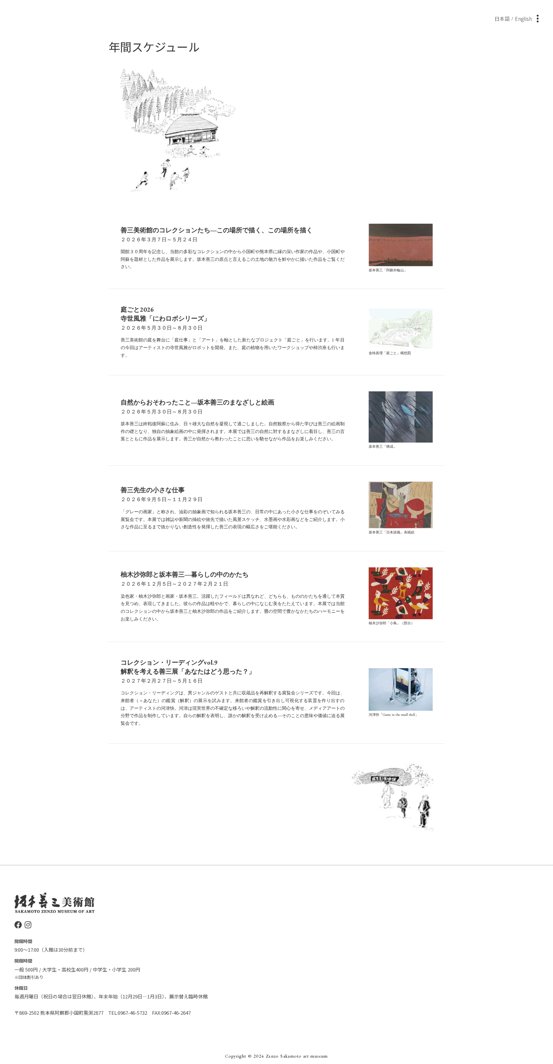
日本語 (502, 18)
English (523, 18)
